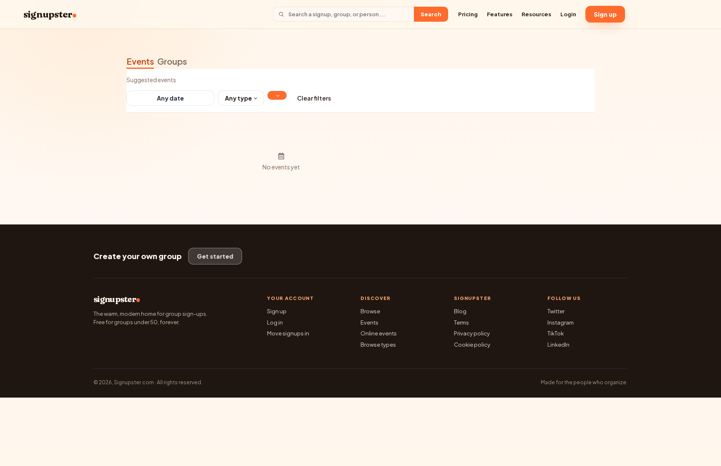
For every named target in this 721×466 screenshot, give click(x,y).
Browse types (378, 344)
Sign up (605, 14)
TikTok (555, 333)
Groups (172, 61)
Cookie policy (472, 344)
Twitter (556, 311)
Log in (275, 322)
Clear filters (314, 98)
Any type (238, 98)
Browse (370, 311)
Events (140, 61)
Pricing (468, 14)
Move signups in (288, 333)
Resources (536, 14)
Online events (378, 333)
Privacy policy (472, 333)
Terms (461, 322)
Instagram (560, 322)
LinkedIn (558, 344)
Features (499, 14)
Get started (215, 256)
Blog (460, 311)
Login (568, 14)
